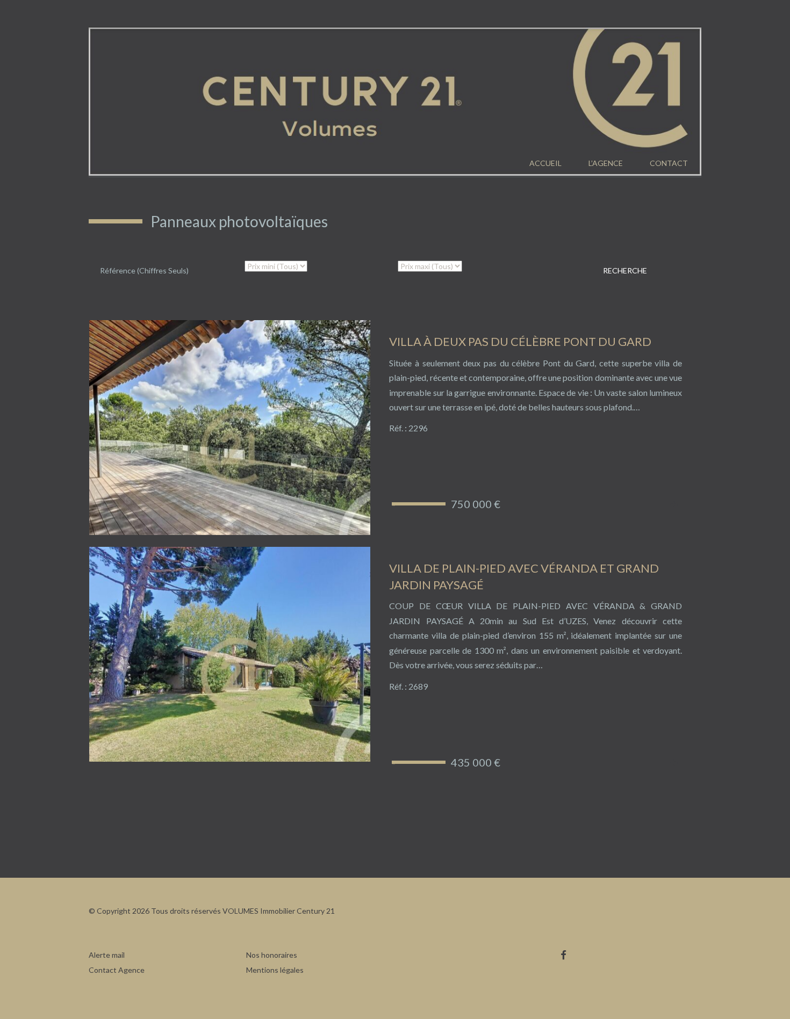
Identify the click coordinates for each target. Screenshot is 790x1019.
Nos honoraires (271, 954)
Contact (669, 163)
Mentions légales (275, 969)
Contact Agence (117, 969)
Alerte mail (107, 954)
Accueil (545, 163)
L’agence (605, 163)
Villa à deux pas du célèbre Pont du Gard (520, 341)
